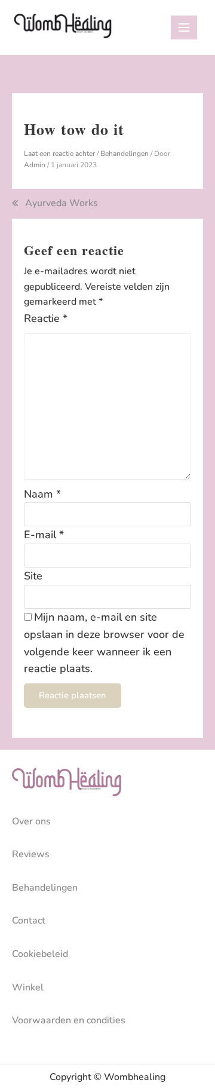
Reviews (31, 854)
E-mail (44, 534)
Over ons (31, 821)
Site (33, 576)
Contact (28, 920)
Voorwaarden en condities (68, 1020)
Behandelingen (124, 153)
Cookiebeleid (40, 954)
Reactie (45, 318)
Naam (42, 494)
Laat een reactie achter (59, 153)
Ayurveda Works (61, 203)
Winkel (28, 987)
